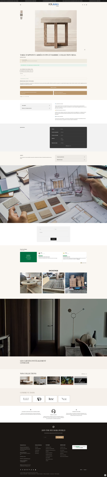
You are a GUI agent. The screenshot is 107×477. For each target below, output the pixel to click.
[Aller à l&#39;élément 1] (21, 11)
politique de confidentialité (50, 448)
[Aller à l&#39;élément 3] (21, 18)
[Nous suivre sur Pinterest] (29, 469)
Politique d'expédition (49, 452)
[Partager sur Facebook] (24, 96)
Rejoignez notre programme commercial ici (60, 93)
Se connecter (62, 450)
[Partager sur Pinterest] (26, 96)
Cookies (47, 460)
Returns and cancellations (64, 456)
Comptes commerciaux (63, 451)
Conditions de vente (49, 454)
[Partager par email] (28, 96)
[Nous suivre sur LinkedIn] (33, 469)
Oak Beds (36, 447)
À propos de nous (48, 447)
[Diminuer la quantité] (21, 75)
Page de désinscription (49, 459)
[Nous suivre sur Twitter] (22, 469)
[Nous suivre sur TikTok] (31, 469)
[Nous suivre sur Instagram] (24, 469)
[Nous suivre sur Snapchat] (35, 469)
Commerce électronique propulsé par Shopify (31, 472)
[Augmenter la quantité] (25, 75)
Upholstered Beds (38, 448)
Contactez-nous (23, 93)
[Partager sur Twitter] (25, 96)
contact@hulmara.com (26, 458)
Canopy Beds (37, 450)
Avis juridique (48, 457)
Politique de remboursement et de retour (50, 451)
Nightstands (37, 451)
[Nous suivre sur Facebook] (20, 469)
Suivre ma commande (63, 448)
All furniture (37, 453)
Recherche (62, 453)
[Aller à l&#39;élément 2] (21, 15)
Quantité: (21, 73)
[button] (86, 283)
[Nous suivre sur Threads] (27, 469)
